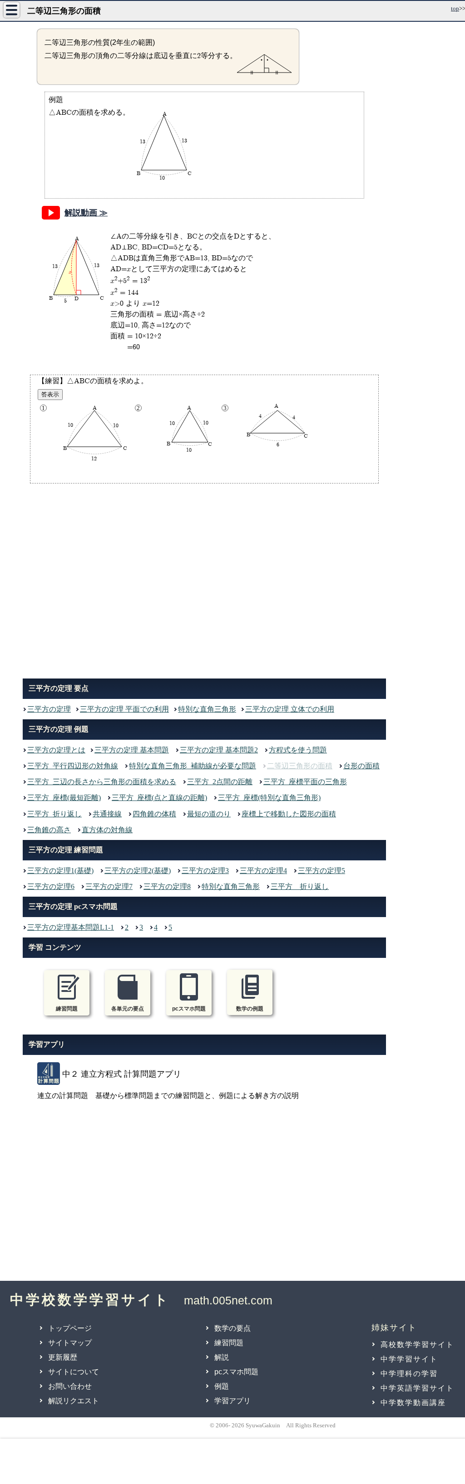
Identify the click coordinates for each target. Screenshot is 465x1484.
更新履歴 (62, 1357)
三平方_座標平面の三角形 (305, 782)
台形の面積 (361, 766)
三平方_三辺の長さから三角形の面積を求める (101, 782)
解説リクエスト (73, 1401)
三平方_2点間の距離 (219, 782)
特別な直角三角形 (207, 709)
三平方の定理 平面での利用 (124, 709)
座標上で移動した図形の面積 (289, 814)
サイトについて (73, 1372)
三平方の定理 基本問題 (131, 750)
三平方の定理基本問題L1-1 (70, 927)
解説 (221, 1357)
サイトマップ (70, 1343)
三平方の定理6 (50, 886)
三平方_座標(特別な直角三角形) (269, 797)
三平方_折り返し (54, 814)
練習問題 (228, 1343)
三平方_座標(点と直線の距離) (159, 797)
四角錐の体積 (154, 814)
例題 (221, 1386)
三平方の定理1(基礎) (60, 870)
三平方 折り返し (300, 886)
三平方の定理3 (205, 870)
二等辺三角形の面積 (299, 766)
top (455, 8)
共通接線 (107, 814)
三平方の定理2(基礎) (137, 870)
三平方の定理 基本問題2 (219, 750)
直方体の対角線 (107, 830)
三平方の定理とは (56, 750)
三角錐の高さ (49, 830)
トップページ (70, 1328)
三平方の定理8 (167, 886)
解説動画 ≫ (86, 212)
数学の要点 (232, 1328)
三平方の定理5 (321, 870)
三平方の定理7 (109, 886)
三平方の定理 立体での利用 (289, 709)
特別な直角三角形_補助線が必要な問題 (192, 766)
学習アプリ (232, 1401)
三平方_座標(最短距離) (64, 797)
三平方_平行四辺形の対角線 (72, 766)
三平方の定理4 (263, 870)
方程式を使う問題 (298, 750)
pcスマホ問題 (236, 1372)
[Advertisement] (204, 578)
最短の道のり (209, 814)
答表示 (50, 394)
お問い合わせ (70, 1386)
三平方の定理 (49, 709)
